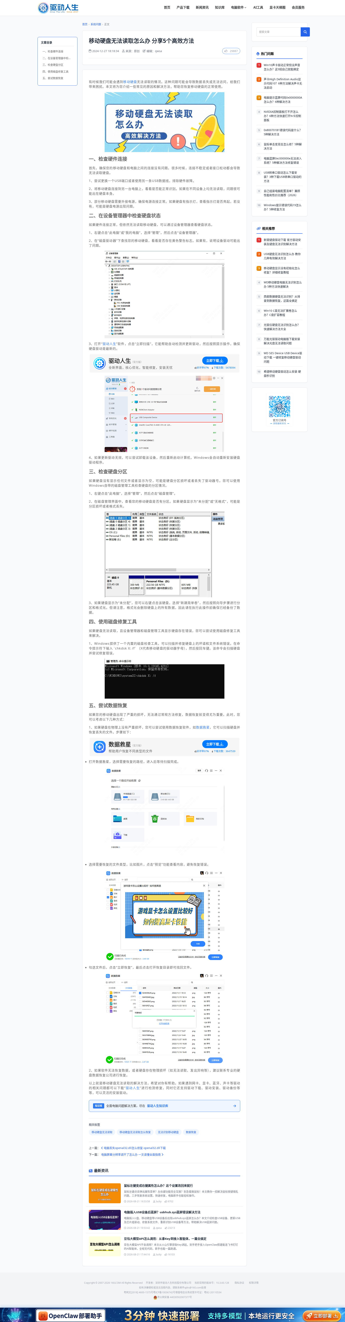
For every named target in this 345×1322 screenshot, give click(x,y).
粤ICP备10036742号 (164, 1292)
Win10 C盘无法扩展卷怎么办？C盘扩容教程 (280, 313)
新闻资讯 (202, 7)
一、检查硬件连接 (53, 51)
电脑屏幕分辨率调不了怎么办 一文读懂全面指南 (131, 1154)
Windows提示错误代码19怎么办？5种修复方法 (282, 207)
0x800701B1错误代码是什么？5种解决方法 (283, 132)
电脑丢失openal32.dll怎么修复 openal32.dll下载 (134, 1148)
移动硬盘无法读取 (102, 1132)
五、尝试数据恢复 (53, 78)
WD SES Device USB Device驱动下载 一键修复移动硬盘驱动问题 (283, 357)
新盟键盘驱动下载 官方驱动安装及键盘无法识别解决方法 (282, 242)
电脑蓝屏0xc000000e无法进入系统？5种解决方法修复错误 (283, 160)
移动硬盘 (130, 82)
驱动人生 (109, 344)
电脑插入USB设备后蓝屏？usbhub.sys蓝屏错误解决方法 (162, 1212)
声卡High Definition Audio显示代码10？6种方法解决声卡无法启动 (283, 83)
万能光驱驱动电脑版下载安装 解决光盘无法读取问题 (282, 341)
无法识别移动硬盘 (168, 1132)
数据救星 (203, 727)
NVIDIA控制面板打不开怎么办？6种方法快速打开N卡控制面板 (282, 116)
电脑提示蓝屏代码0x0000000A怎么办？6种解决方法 (283, 100)
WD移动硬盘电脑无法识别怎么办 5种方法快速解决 (283, 284)
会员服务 (298, 7)
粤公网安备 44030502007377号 (174, 1297)
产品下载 (183, 7)
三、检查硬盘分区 (53, 64)
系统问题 (96, 24)
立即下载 (212, 360)
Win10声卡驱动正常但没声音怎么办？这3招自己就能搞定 (282, 67)
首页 (167, 7)
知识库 (220, 7)
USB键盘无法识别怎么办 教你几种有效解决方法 (282, 256)
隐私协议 (239, 1282)
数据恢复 (191, 1132)
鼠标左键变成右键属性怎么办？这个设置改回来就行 (158, 1186)
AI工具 (258, 7)
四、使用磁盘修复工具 (55, 71)
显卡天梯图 (278, 7)
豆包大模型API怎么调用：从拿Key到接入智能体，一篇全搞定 (165, 1239)
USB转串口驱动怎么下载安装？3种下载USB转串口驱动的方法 (282, 177)
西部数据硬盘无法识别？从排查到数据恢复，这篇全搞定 (282, 299)
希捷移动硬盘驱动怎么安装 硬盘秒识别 (282, 374)
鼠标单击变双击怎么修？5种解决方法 (283, 146)
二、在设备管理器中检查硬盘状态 (58, 58)
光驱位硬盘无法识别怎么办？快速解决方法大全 (282, 327)
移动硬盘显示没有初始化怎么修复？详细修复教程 (282, 270)
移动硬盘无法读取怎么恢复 (135, 1132)
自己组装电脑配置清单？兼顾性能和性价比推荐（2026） (282, 193)
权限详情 (254, 1282)
